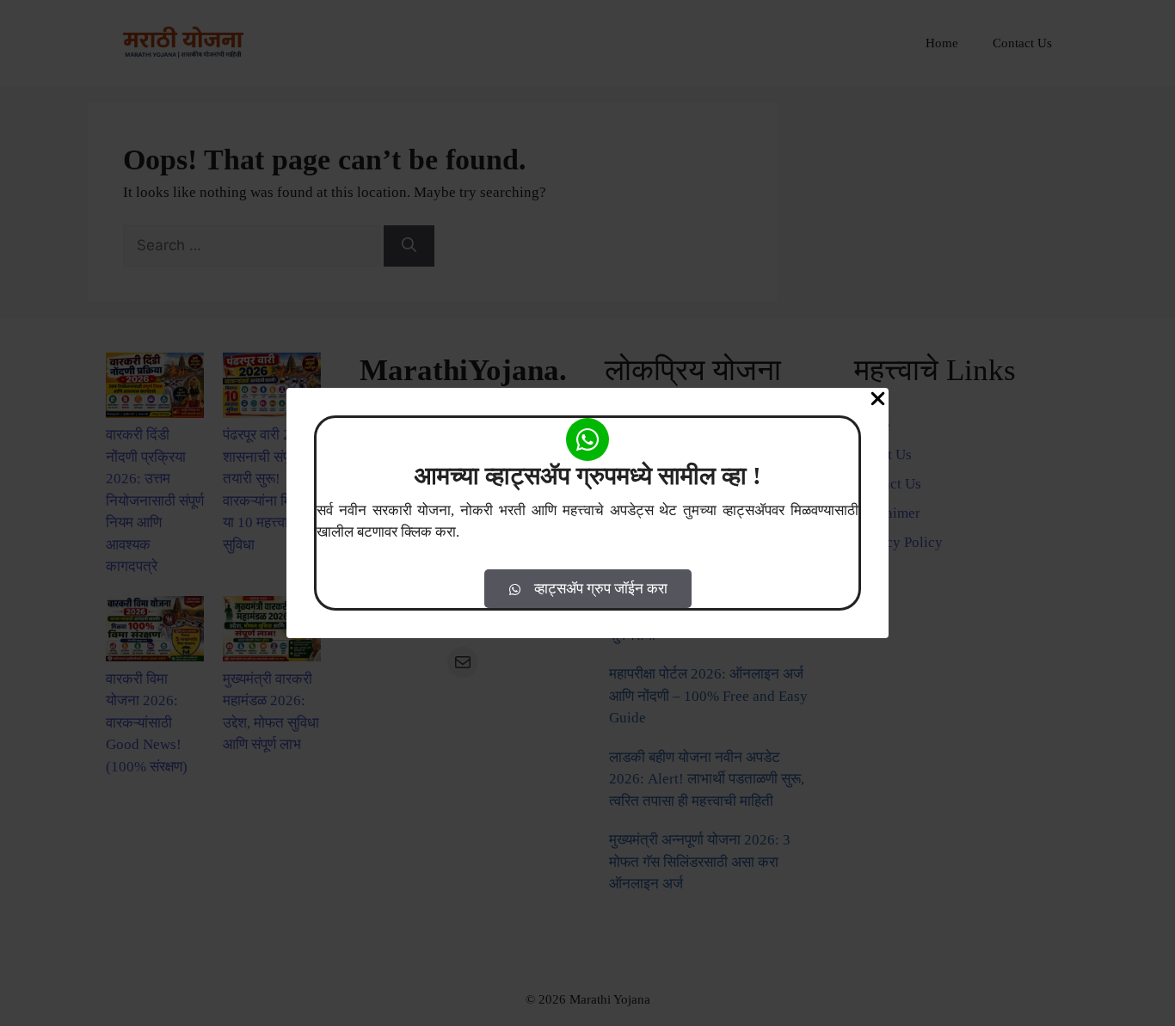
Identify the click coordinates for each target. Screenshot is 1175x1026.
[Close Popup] (878, 402)
